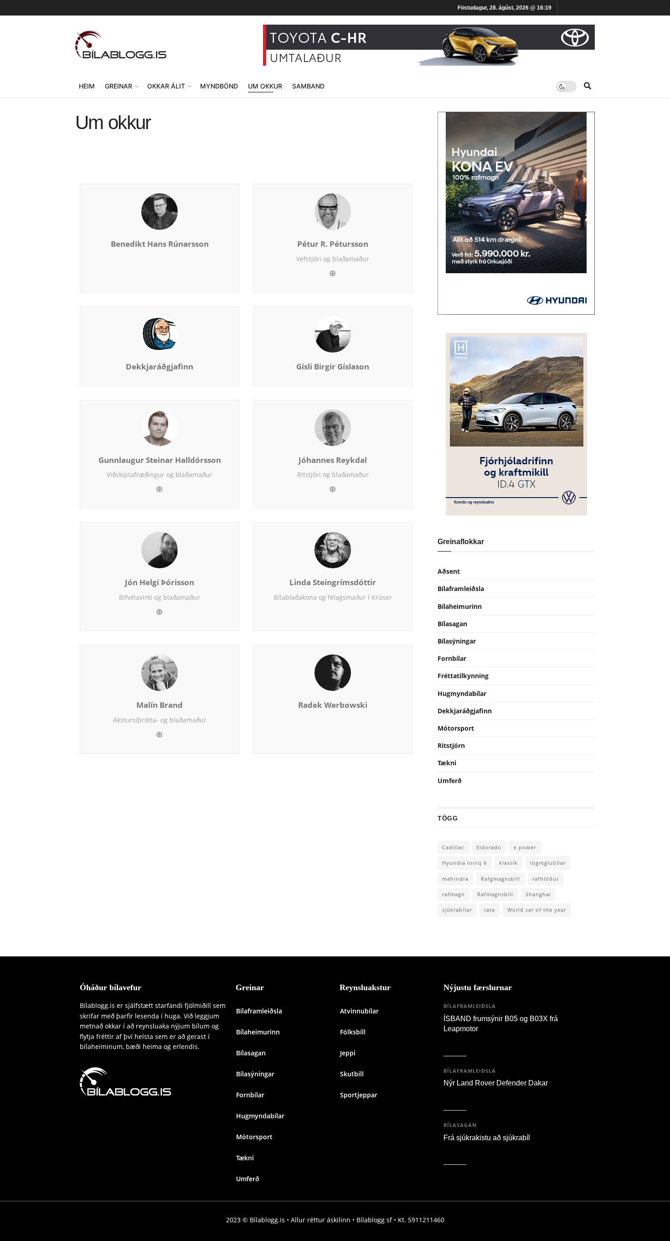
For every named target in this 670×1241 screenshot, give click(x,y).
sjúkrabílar (457, 909)
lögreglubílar (548, 862)
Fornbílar (452, 658)
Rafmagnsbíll (495, 894)
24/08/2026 (461, 1095)
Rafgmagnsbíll (500, 878)
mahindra (455, 878)
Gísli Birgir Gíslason (332, 367)
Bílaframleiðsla (461, 588)
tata (489, 909)
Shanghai (538, 894)
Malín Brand (159, 705)
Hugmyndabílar (462, 693)
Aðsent (449, 571)
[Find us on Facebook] (566, 8)
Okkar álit (166, 86)
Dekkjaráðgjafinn (159, 367)
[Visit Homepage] (120, 45)
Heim (87, 86)
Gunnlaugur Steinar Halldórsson (159, 460)
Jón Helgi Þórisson (159, 582)
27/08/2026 (461, 1041)
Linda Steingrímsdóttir (332, 582)
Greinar (118, 86)
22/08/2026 (461, 1150)
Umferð (450, 780)
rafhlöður (545, 878)
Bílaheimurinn (460, 606)
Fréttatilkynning (463, 675)
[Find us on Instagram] (579, 8)
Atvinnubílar (359, 1011)
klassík (508, 862)
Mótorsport (456, 728)
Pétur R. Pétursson (332, 244)
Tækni (447, 762)
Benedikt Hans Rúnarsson (160, 244)
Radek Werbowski (332, 705)
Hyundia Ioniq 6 (464, 862)
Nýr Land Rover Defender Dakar (495, 1083)
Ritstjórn (451, 745)
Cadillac (453, 847)
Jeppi (348, 1053)
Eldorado (488, 847)
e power (525, 847)
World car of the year (536, 909)
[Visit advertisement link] (429, 45)
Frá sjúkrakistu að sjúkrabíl (486, 1138)
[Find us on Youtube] (591, 8)
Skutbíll (352, 1074)
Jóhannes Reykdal (333, 460)
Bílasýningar (457, 641)
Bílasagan (452, 623)
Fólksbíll (353, 1032)
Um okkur (265, 86)
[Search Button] (587, 86)
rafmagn (453, 894)
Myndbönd (219, 86)
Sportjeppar (358, 1094)
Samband (308, 86)
